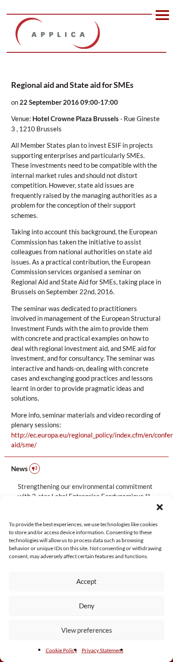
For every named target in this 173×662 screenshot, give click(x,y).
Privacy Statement (102, 650)
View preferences (86, 630)
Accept (86, 581)
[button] (159, 507)
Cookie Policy (61, 650)
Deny (86, 606)
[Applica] (86, 33)
